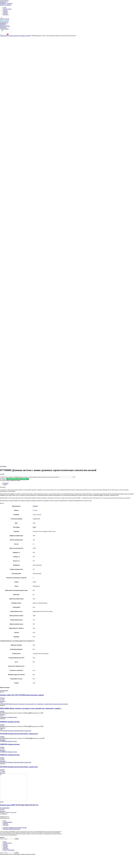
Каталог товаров (9, 35)
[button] (17, 479)
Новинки (5, 823)
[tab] (69, 483)
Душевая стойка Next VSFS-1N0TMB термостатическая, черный (22, 695)
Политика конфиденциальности (11, 829)
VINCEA (2, 698)
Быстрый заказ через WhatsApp (17, 479)
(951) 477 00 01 (4, 28)
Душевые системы (25, 35)
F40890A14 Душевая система (10, 722)
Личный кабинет (7, 822)
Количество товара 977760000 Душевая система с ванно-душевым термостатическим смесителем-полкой (30, 477)
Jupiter (34, 527)
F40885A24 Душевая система (10, 755)
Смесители (17, 35)
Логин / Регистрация (8, 850)
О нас (4, 820)
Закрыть (2, 837)
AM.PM (2, 711)
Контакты (5, 825)
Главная (2, 35)
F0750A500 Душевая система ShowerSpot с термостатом (19, 767)
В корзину (3, 479)
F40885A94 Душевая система (10, 744)
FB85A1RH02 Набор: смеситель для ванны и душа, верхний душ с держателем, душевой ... (31, 708)
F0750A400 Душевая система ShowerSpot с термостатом (19, 733)
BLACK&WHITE (4, 808)
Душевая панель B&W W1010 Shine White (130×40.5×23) (19, 805)
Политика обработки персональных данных (15, 827)
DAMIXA (35, 506)
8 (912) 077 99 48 (4, 19)
